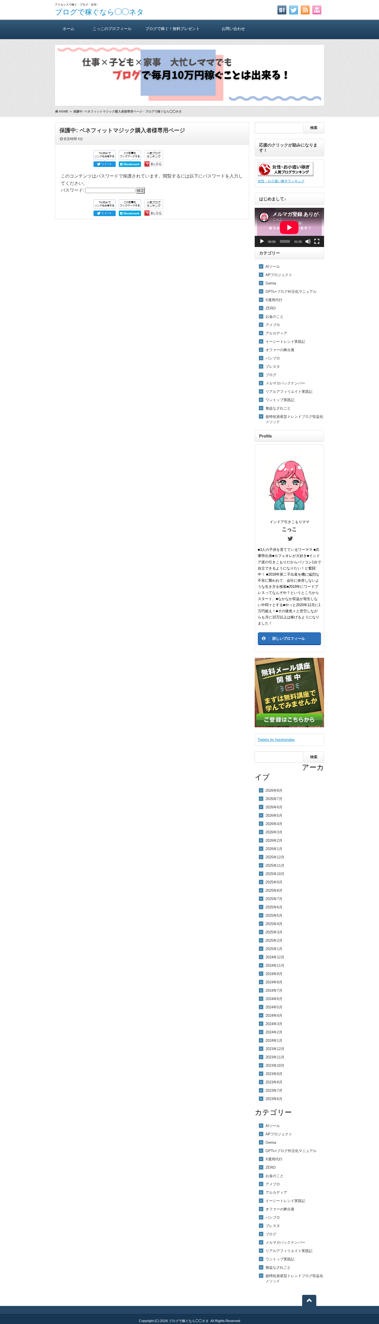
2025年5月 (274, 915)
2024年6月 (274, 999)
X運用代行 (274, 300)
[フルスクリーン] (317, 241)
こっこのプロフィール (112, 28)
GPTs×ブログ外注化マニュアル (291, 291)
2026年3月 (274, 832)
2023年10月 (275, 1065)
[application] (289, 227)
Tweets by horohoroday (276, 740)
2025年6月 (274, 907)
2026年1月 (274, 849)
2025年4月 (274, 924)
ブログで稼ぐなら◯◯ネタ (99, 12)
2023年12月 (275, 1049)
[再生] (262, 241)
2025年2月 (274, 940)
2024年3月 (274, 1024)
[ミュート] (308, 241)
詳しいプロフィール (288, 638)
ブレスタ (273, 366)
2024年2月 (274, 1032)
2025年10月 (275, 874)
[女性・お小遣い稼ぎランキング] (285, 175)
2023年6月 (274, 1099)
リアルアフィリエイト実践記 (289, 391)
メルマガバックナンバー (285, 383)
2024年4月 (274, 1015)
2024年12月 (275, 957)
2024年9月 (274, 974)
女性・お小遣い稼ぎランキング (281, 181)
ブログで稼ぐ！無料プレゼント (172, 28)
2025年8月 (274, 890)
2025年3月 (274, 932)
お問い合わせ (233, 28)
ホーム (68, 28)
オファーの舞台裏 (280, 350)
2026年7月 (274, 799)
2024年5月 (274, 1007)
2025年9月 (274, 882)
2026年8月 (274, 790)
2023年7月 (274, 1090)
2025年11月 (275, 865)
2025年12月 (275, 857)
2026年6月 (274, 807)
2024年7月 (274, 990)
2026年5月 (274, 815)
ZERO (271, 308)
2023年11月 (275, 1057)
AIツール (273, 266)
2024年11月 (275, 965)
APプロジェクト (279, 275)
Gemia (271, 283)
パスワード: (73, 190)
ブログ (271, 375)
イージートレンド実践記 (285, 341)
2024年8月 (274, 982)
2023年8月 (274, 1082)
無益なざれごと (278, 408)
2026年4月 (274, 824)
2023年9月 (274, 1074)
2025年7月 (274, 899)
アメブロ (273, 325)
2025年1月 (274, 949)
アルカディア (276, 333)
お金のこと (275, 316)
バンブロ (273, 358)
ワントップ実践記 (280, 400)
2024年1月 (274, 1040)
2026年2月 (274, 840)
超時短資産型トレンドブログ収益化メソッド (294, 419)
